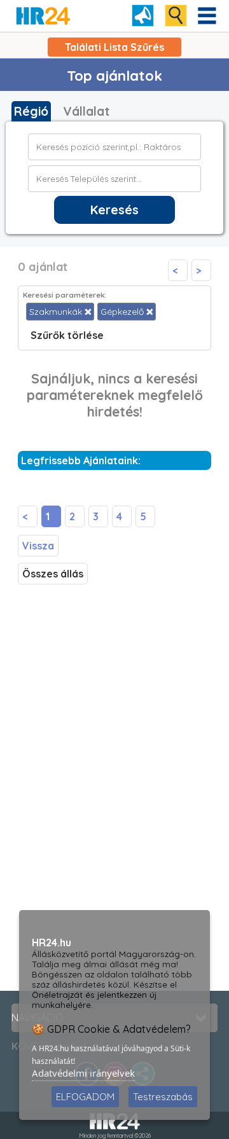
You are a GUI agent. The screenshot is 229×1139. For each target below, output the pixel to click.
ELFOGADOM (85, 1097)
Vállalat (86, 111)
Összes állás (52, 573)
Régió (31, 111)
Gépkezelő (123, 311)
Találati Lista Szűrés (114, 47)
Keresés (114, 209)
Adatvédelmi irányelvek (83, 1073)
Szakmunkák (57, 311)
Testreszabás (163, 1097)
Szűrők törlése (67, 335)
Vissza (38, 545)
